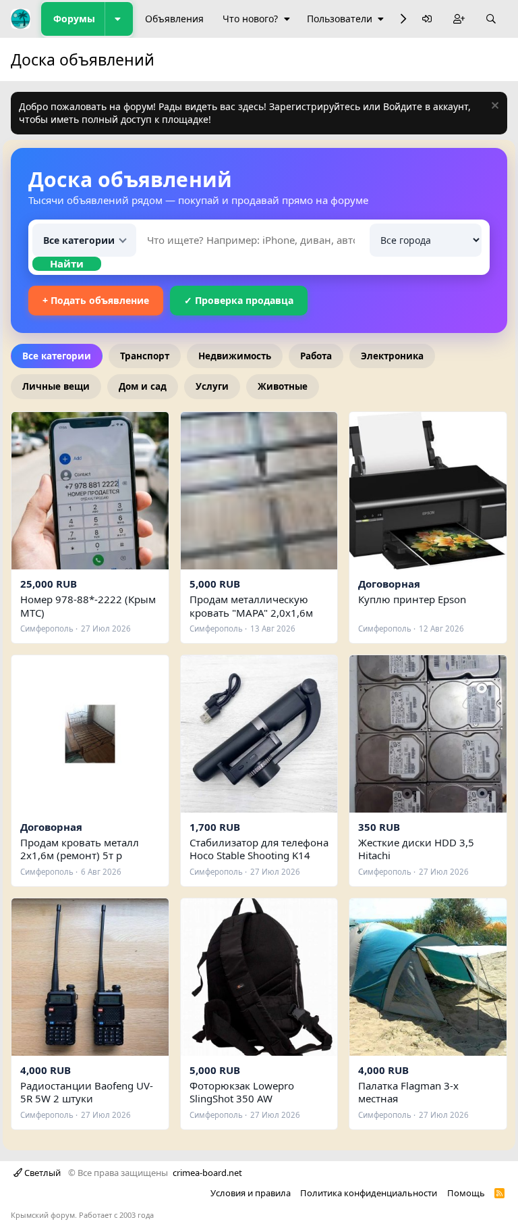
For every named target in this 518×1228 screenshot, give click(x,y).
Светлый (41, 1173)
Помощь (466, 1193)
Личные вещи (56, 386)
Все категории (56, 356)
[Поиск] (491, 19)
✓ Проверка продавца (238, 300)
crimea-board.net (207, 1173)
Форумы (74, 18)
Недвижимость (234, 356)
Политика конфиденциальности (368, 1193)
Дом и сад (143, 386)
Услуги (212, 386)
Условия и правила (250, 1193)
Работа (316, 356)
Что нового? (250, 18)
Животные (283, 386)
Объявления (174, 18)
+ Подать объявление (95, 300)
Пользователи (339, 18)
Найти (67, 263)
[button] (119, 19)
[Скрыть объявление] (493, 107)
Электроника (392, 356)
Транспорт (144, 356)
